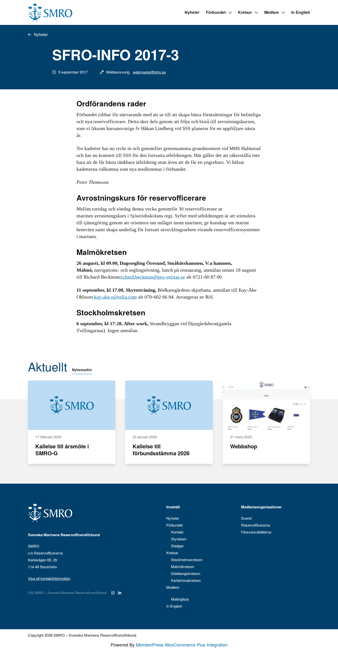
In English (300, 12)
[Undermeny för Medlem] (283, 12)
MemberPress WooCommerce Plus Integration (182, 644)
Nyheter (192, 12)
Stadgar (177, 545)
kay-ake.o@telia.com (115, 297)
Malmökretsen (182, 566)
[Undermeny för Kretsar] (256, 12)
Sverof (246, 518)
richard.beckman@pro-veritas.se (152, 277)
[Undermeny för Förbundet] (230, 12)
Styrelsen (178, 538)
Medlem (271, 12)
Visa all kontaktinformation (49, 578)
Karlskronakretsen (186, 580)
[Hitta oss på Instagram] (113, 592)
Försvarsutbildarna (256, 531)
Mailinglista (180, 599)
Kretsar (245, 12)
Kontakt (177, 531)
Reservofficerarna (255, 525)
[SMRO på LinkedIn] (119, 592)
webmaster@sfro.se (149, 72)
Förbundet (216, 12)
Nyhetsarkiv (82, 369)
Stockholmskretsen (186, 559)
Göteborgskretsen (185, 573)
